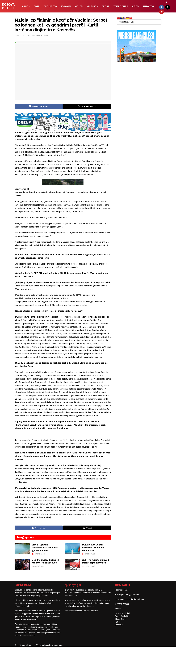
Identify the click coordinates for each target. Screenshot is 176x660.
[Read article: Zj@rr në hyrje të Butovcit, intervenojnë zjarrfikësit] (72, 564)
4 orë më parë (89, 554)
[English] (124, 18)
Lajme (45, 35)
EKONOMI (66, 6)
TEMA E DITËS (120, 6)
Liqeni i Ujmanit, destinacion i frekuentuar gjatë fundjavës (45, 548)
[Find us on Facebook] (161, 7)
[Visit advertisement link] (63, 122)
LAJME (24, 6)
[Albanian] (118, 18)
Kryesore (38, 35)
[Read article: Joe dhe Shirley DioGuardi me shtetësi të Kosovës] (22, 564)
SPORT (105, 6)
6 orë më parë (89, 566)
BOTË (37, 6)
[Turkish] (130, 18)
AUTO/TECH (149, 6)
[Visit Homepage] (8, 6)
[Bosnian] (121, 18)
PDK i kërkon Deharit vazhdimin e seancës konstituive (93, 548)
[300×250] (136, 46)
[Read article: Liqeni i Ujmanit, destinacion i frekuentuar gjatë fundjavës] (22, 548)
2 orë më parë (39, 554)
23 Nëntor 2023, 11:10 (23, 35)
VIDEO (135, 6)
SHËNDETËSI (50, 6)
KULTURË (91, 6)
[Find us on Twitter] (167, 7)
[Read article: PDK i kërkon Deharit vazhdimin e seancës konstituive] (72, 548)
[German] (127, 18)
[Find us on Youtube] (161, 12)
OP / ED (79, 6)
